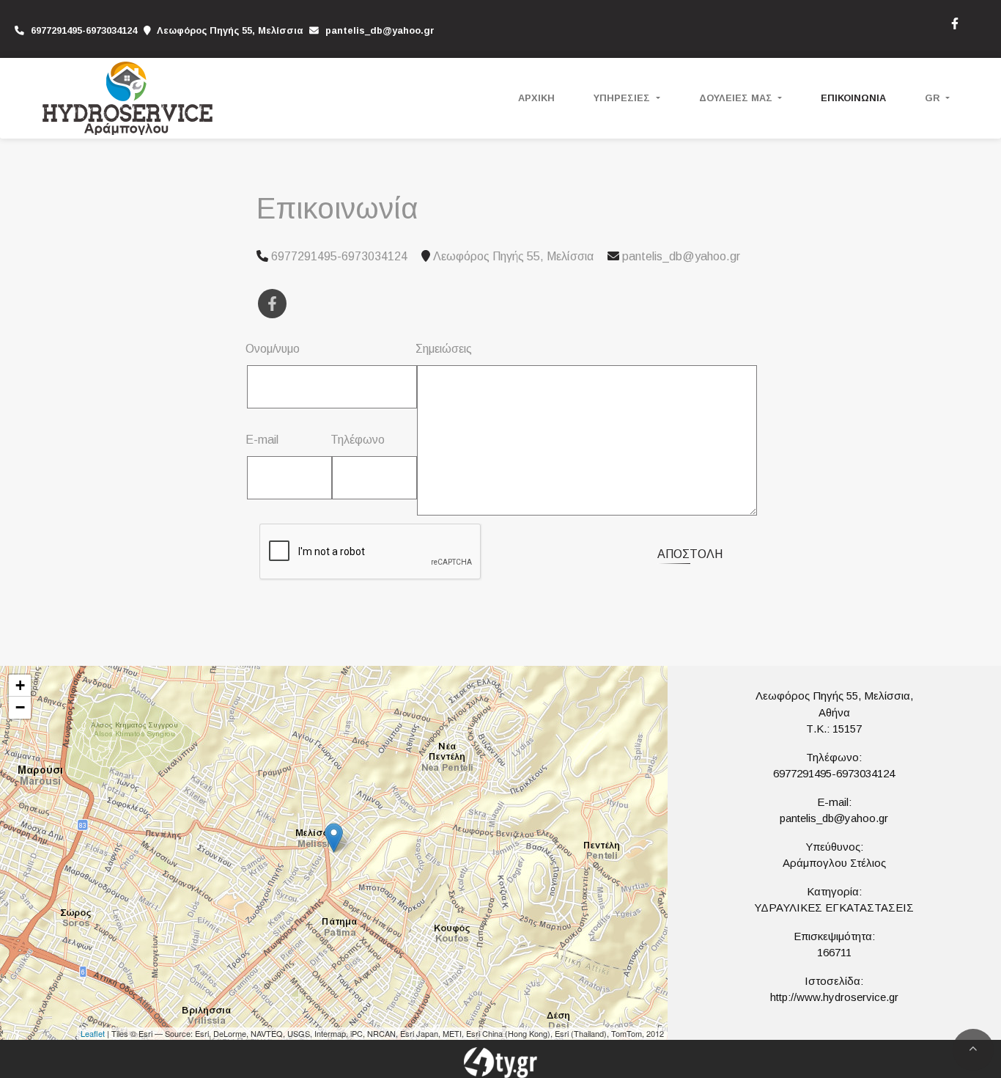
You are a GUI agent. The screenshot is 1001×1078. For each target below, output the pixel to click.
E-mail (261, 439)
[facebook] (954, 22)
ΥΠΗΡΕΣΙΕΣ (623, 97)
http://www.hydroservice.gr (834, 997)
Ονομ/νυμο (272, 348)
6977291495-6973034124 (834, 773)
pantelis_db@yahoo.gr (380, 30)
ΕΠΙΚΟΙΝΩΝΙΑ (853, 97)
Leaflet (93, 1033)
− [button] (20, 707)
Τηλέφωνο (357, 439)
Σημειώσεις (443, 348)
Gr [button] (934, 97)
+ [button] (20, 685)
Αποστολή (690, 554)
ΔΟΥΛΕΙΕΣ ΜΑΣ (737, 97)
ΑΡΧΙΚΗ (536, 97)
